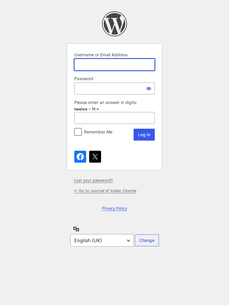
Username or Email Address (101, 54)
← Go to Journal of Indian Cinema (105, 190)
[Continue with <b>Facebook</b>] (80, 157)
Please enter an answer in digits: (105, 102)
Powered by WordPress (114, 23)
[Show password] (149, 88)
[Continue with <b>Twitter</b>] (95, 157)
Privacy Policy (114, 208)
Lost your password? (93, 180)
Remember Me (98, 131)
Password (83, 78)
